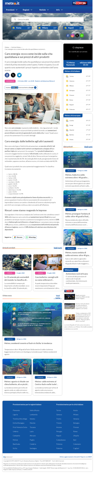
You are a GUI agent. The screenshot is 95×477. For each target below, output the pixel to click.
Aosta (75, 410)
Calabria (33, 444)
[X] (77, 35)
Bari (74, 440)
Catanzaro (77, 444)
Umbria (15, 431)
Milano (75, 414)
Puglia (32, 440)
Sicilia (15, 448)
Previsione (71, 170)
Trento (58, 419)
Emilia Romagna (18, 423)
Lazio (32, 431)
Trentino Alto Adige (20, 419)
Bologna (76, 423)
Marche (32, 423)
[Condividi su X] (13, 77)
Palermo (59, 448)
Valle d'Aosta (34, 410)
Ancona (59, 427)
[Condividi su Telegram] (19, 77)
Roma (75, 431)
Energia (9, 273)
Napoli (58, 436)
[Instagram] (72, 35)
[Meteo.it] (12, 3)
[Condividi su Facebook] (7, 77)
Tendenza (10, 339)
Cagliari (76, 448)
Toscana (33, 427)
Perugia (59, 431)
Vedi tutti (58, 248)
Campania (16, 436)
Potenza (59, 444)
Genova (59, 414)
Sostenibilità (10, 81)
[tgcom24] (79, 3)
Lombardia (33, 414)
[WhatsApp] (82, 35)
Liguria (15, 414)
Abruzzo (33, 436)
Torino (58, 410)
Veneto (32, 419)
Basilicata (16, 444)
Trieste (59, 423)
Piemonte (16, 410)
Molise (15, 440)
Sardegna (33, 448)
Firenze (76, 427)
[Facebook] (68, 35)
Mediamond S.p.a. (18, 468)
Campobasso (61, 440)
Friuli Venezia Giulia (20, 427)
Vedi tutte (58, 297)
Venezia (76, 419)
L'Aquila (76, 436)
